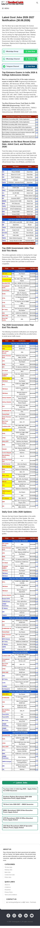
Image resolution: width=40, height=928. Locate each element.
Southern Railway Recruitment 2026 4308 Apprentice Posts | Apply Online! (17, 797)
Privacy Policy (9, 892)
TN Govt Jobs (8, 867)
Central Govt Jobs (10, 874)
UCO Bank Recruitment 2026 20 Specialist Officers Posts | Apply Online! (17, 826)
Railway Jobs (8, 870)
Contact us (8, 887)
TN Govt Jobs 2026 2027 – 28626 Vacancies (18, 804)
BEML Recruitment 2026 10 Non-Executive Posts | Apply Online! (18, 811)
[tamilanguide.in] (12, 3)
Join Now (31, 51)
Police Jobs (8, 877)
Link (36, 119)
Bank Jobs (8, 872)
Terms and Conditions (11, 894)
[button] (37, 3)
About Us (7, 884)
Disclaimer (8, 889)
